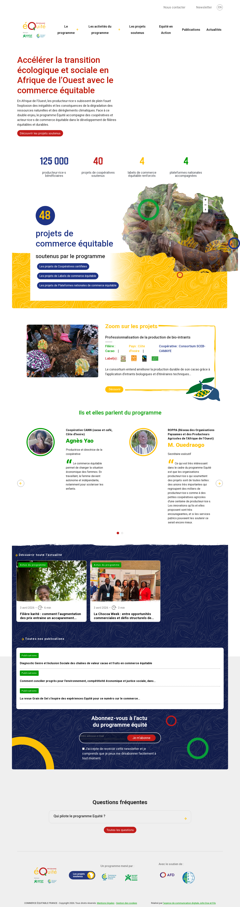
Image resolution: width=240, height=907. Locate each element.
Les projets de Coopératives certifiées (63, 266)
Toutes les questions (120, 830)
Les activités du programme (100, 30)
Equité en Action (166, 30)
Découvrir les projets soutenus (40, 133)
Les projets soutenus (137, 30)
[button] (118, 533)
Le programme (66, 30)
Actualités (213, 29)
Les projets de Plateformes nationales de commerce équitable (77, 285)
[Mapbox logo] (39, 298)
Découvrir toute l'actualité (40, 555)
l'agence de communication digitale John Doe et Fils (189, 903)
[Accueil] (34, 29)
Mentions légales (105, 903)
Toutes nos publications (44, 638)
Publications (191, 29)
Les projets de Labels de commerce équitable (67, 276)
